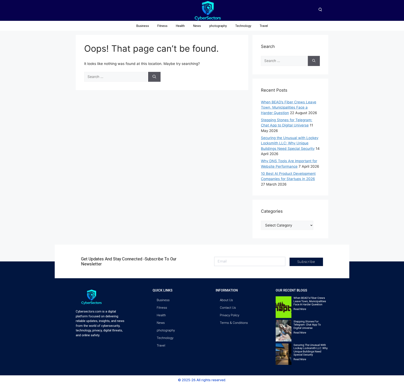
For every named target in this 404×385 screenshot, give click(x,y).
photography (218, 26)
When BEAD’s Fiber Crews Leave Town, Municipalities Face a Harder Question (288, 107)
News (197, 26)
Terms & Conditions (234, 323)
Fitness (162, 26)
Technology (243, 26)
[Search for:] (116, 77)
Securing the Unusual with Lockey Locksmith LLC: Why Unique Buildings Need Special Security (289, 143)
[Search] (154, 77)
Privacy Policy (229, 315)
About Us (226, 300)
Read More (300, 309)
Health (180, 26)
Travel (264, 26)
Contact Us (228, 308)
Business (142, 26)
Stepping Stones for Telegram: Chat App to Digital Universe (307, 325)
